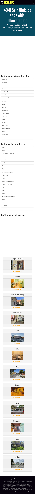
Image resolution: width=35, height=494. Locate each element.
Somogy (4, 193)
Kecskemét (5, 125)
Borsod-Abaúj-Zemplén (8, 153)
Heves (3, 178)
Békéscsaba (5, 92)
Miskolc (4, 95)
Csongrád (4, 166)
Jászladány (5, 134)
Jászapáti (4, 88)
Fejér (3, 169)
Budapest (4, 79)
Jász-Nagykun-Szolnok (8, 181)
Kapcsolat (13, 479)
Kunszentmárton (6, 98)
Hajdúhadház (5, 113)
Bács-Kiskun (5, 160)
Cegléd (4, 107)
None (3, 147)
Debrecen (4, 116)
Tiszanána (5, 110)
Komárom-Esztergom (7, 184)
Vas (3, 202)
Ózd (3, 85)
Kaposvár (4, 82)
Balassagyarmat (6, 128)
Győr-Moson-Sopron (7, 172)
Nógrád (4, 187)
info (9, 2)
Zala (3, 208)
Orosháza (4, 101)
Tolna (3, 199)
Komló (3, 131)
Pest (3, 190)
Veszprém (4, 205)
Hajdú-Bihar (5, 175)
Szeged (4, 104)
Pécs (3, 119)
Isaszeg (4, 137)
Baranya (4, 150)
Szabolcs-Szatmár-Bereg (8, 196)
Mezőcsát (4, 122)
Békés (3, 163)
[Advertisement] (17, 55)
